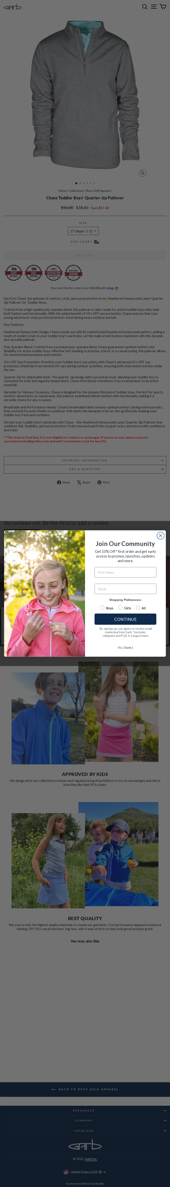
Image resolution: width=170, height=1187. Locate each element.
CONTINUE (125, 619)
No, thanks (125, 647)
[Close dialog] (160, 535)
